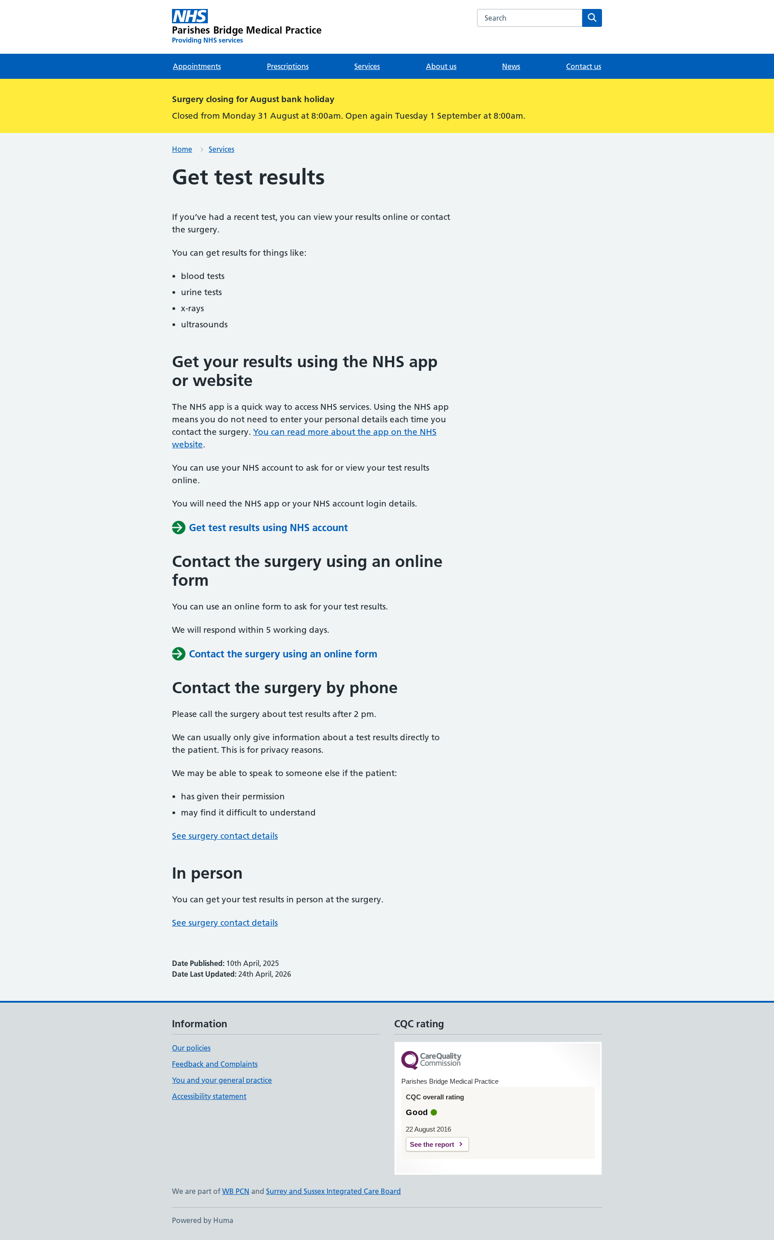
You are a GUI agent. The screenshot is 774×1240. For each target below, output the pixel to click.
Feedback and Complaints (215, 1064)
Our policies (191, 1047)
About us (441, 66)
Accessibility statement (209, 1096)
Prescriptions (288, 66)
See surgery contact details (225, 836)
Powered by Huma (202, 1220)
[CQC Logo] (431, 1061)
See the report (432, 1144)
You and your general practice (222, 1080)
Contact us (583, 66)
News (511, 66)
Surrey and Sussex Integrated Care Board (333, 1191)
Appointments (197, 66)
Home (182, 149)
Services (367, 66)
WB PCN (235, 1191)
